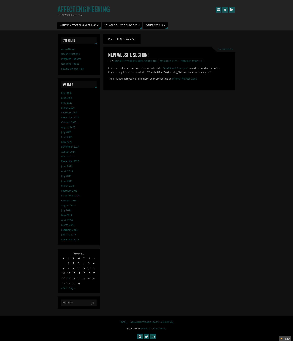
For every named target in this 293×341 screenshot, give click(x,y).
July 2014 (66, 210)
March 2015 (68, 185)
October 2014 (68, 200)
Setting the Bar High (72, 68)
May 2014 (66, 215)
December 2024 (70, 146)
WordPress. (159, 328)
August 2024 (68, 151)
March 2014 (68, 224)
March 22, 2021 (168, 61)
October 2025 (68, 122)
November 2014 (70, 195)
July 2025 (66, 132)
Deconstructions (70, 53)
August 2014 (68, 205)
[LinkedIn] (232, 10)
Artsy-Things (68, 49)
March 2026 (68, 107)
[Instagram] (218, 10)
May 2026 (66, 102)
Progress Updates (191, 61)
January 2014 (68, 234)
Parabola (145, 328)
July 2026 (66, 92)
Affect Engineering (83, 9)
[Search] (92, 303)
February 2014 (69, 229)
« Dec (64, 288)
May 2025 (66, 141)
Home (123, 321)
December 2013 (70, 239)
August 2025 (68, 127)
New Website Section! (128, 55)
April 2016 (67, 171)
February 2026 (69, 112)
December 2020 (70, 161)
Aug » (72, 288)
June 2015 (66, 181)
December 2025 (70, 117)
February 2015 (69, 190)
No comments (225, 49)
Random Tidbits (70, 63)
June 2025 (66, 137)
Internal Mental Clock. (184, 78)
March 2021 (68, 156)
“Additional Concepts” (175, 68)
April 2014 (67, 220)
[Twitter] (225, 10)
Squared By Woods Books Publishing (135, 61)
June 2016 (66, 166)
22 (68, 278)
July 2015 (66, 176)
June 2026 (66, 97)
